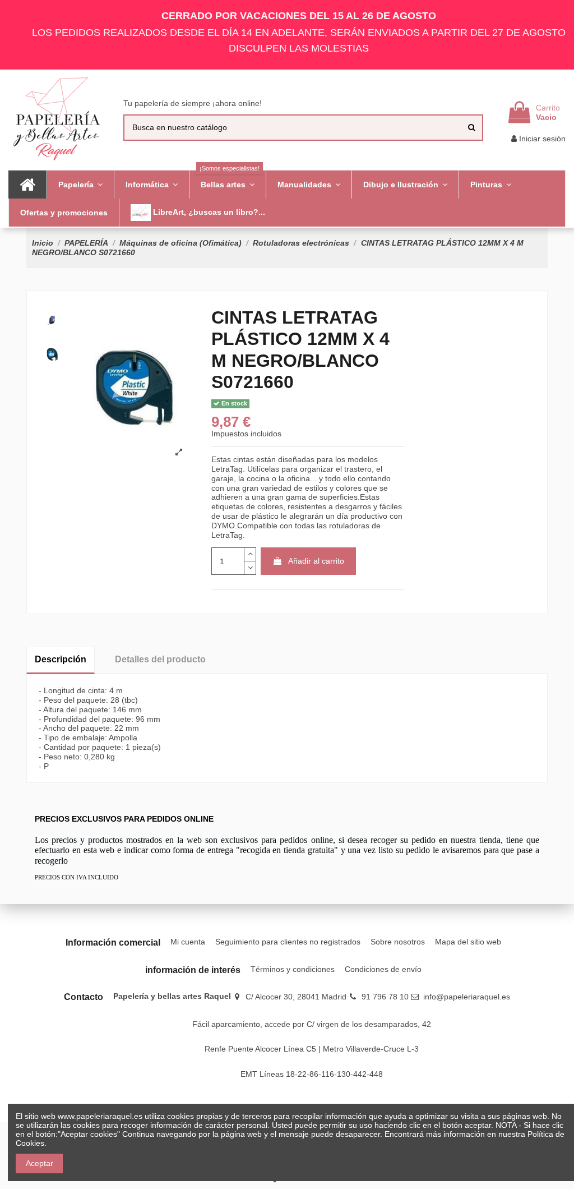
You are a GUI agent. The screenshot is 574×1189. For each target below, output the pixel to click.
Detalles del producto (160, 659)
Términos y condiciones (293, 969)
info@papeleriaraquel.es (466, 996)
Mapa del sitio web (468, 941)
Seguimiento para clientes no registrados (287, 941)
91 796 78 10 (385, 996)
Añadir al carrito (316, 560)
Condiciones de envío (383, 969)
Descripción (60, 659)
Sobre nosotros (398, 941)
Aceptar (39, 1163)
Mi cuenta (187, 941)
